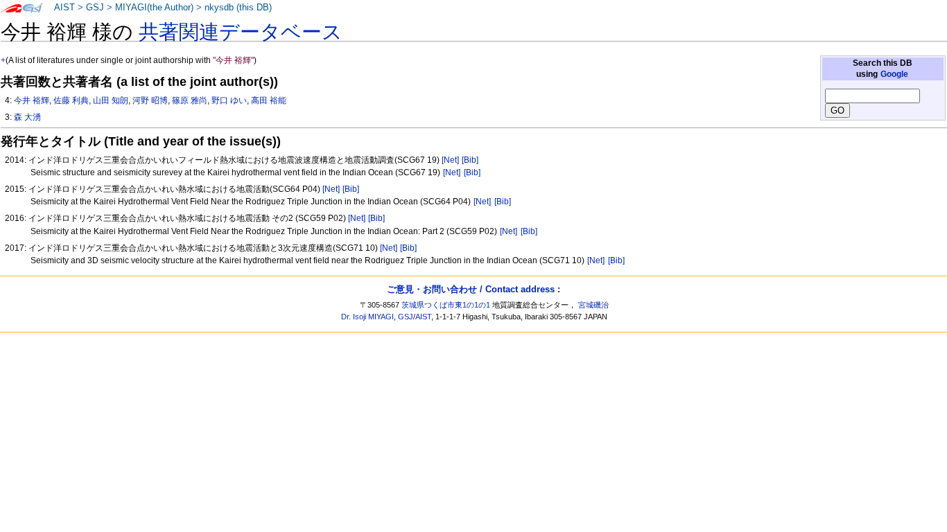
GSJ (95, 7)
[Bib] (470, 160)
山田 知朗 (110, 100)
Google (894, 74)
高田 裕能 (268, 100)
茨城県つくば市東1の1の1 (445, 305)
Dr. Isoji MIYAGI (367, 316)
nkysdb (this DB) (238, 7)
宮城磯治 (593, 305)
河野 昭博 (150, 100)
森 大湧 (27, 117)
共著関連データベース (240, 32)
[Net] (450, 160)
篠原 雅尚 (189, 100)
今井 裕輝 (31, 100)
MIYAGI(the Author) (154, 7)
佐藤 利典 (71, 100)
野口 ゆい (229, 100)
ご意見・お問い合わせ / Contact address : (473, 289)
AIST (64, 7)
